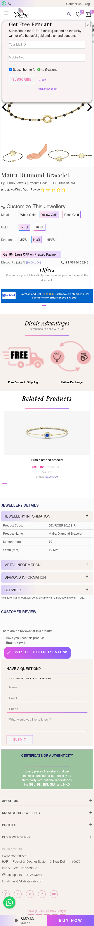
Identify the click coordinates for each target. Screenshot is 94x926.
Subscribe (21, 79)
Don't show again (47, 88)
